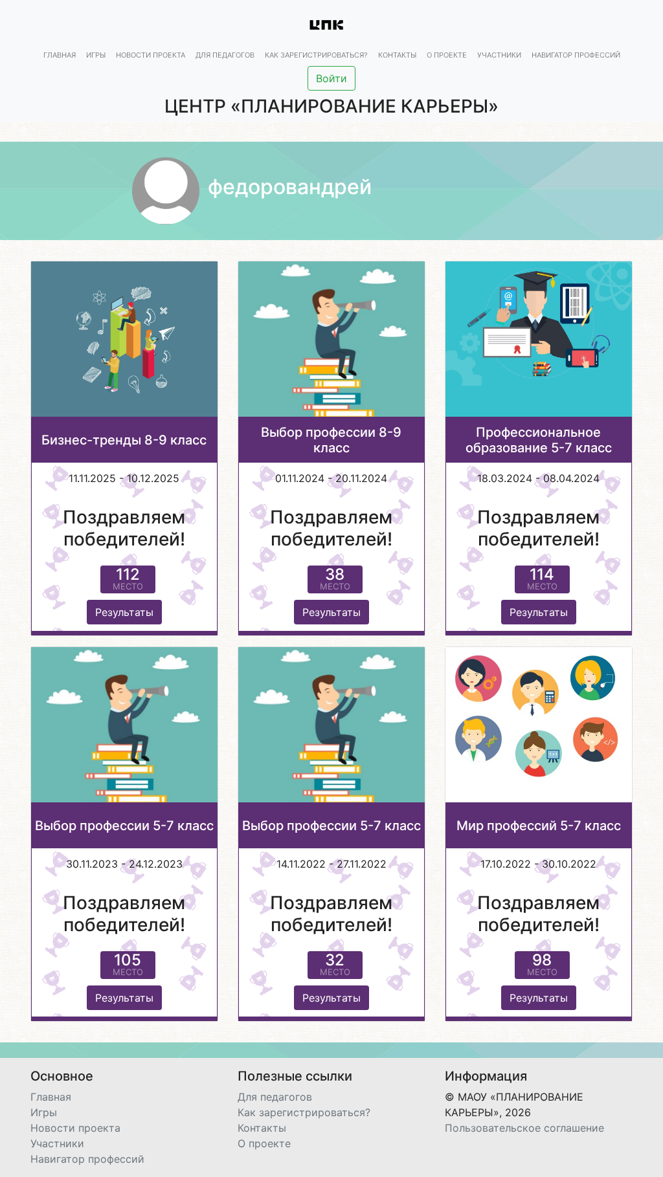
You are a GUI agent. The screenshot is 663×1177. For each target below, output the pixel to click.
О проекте (447, 55)
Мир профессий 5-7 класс (538, 825)
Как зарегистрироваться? (316, 55)
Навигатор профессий (576, 55)
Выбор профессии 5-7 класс (124, 825)
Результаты (124, 612)
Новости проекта (150, 55)
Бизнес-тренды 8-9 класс (124, 440)
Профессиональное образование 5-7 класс (539, 440)
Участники (499, 55)
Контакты (397, 55)
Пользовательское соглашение (524, 1127)
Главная (59, 55)
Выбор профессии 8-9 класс (331, 440)
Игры (96, 55)
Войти (331, 78)
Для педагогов (225, 55)
